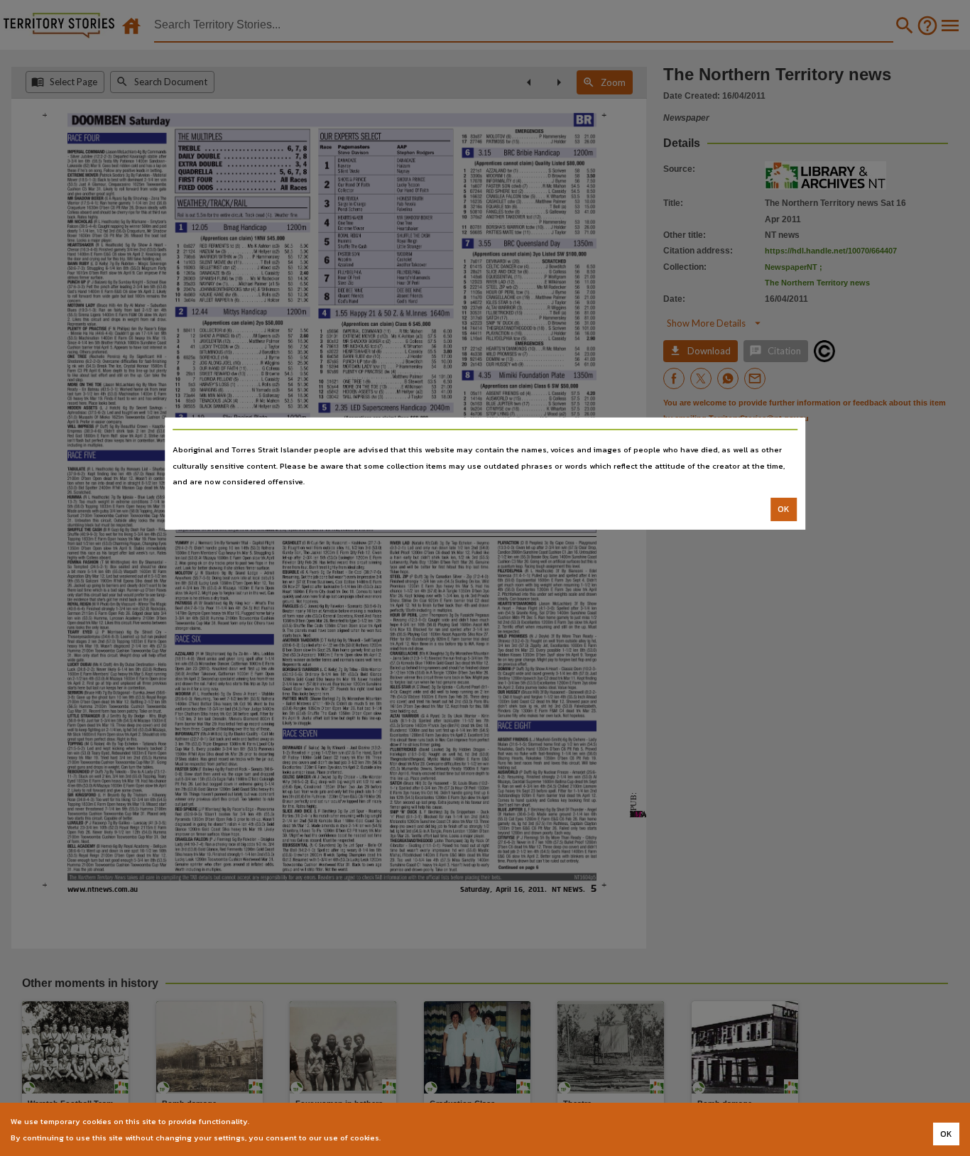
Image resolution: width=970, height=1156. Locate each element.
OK (784, 509)
